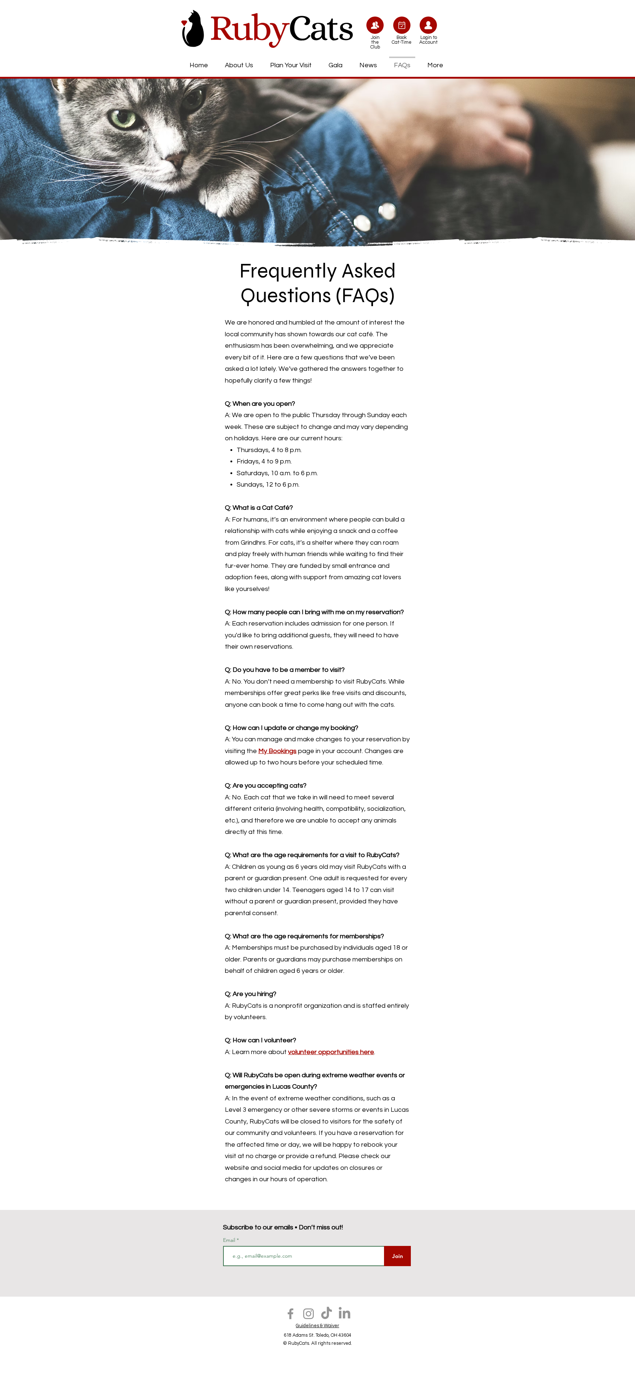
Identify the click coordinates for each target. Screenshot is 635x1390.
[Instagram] (308, 1314)
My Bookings (277, 751)
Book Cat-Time (402, 40)
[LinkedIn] (344, 1314)
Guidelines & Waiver (317, 1325)
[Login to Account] (428, 25)
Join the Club (375, 42)
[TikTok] (326, 1314)
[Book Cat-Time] (401, 25)
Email (230, 1240)
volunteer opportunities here (331, 1052)
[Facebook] (290, 1314)
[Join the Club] (375, 25)
